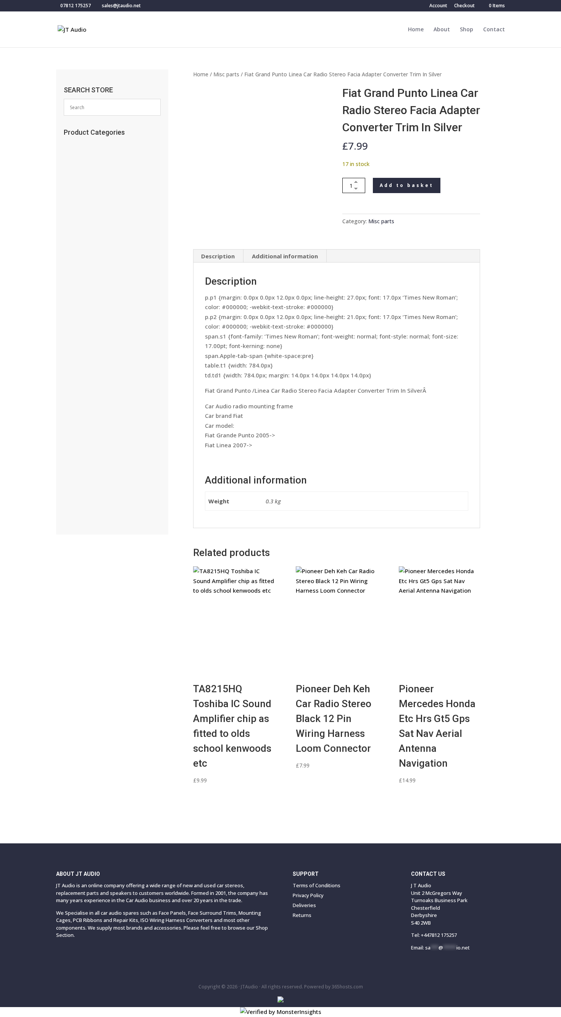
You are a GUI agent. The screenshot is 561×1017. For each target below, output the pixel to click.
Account (438, 6)
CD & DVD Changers (95, 406)
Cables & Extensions (94, 257)
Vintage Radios (88, 195)
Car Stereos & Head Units (101, 431)
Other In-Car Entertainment (102, 393)
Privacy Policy (308, 895)
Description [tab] (218, 256)
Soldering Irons (87, 208)
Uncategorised (88, 183)
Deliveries (304, 905)
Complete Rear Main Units (99, 478)
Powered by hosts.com (333, 986)
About (442, 30)
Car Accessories (89, 145)
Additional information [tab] (285, 256)
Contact (494, 30)
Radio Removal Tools (95, 282)
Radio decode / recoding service (108, 158)
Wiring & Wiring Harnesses (103, 344)
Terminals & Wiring (94, 369)
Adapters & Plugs (90, 356)
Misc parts (226, 74)
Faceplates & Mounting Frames (107, 269)
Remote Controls (90, 170)
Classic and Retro (92, 503)
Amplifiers (82, 418)
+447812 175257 (439, 935)
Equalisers (82, 381)
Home (416, 30)
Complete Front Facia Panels (104, 490)
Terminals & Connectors (98, 319)
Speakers (81, 443)
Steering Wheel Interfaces (100, 294)
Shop (466, 30)
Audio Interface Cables (96, 332)
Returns (302, 915)
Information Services (93, 220)
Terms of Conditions (316, 885)
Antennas (80, 232)
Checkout (464, 6)
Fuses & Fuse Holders (94, 307)
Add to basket (407, 185)
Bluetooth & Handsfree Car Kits (105, 245)
